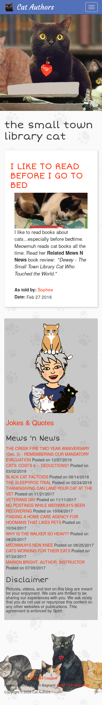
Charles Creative (44, 677)
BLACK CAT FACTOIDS (27, 477)
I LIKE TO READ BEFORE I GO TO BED (46, 175)
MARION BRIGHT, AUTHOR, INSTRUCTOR (45, 562)
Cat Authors (35, 7)
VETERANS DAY (20, 499)
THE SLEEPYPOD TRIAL (28, 482)
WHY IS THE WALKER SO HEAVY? (38, 533)
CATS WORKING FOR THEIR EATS (38, 550)
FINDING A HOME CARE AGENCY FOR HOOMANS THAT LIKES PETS (42, 519)
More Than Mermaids (73, 685)
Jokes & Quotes (30, 422)
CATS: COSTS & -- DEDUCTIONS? (37, 465)
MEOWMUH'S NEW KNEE (29, 545)
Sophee (45, 289)
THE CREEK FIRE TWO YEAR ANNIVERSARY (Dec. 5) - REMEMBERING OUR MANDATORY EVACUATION (47, 454)
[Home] (9, 6)
